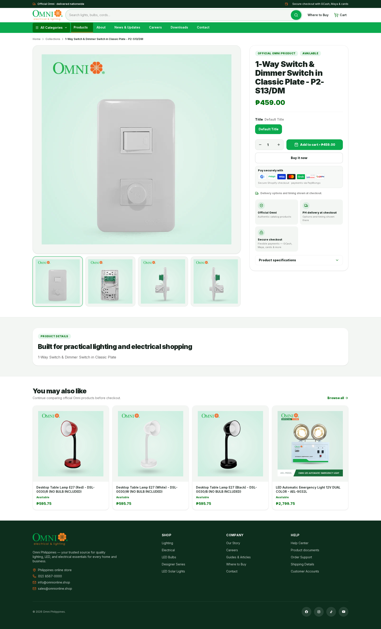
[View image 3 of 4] (163, 281)
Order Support (301, 557)
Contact (231, 571)
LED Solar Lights (173, 571)
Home (37, 39)
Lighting (167, 543)
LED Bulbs (169, 557)
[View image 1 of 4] (58, 281)
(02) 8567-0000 (50, 576)
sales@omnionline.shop (55, 588)
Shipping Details (302, 564)
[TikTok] (331, 612)
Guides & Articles (238, 557)
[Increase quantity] (279, 144)
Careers (232, 550)
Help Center (299, 543)
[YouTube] (343, 612)
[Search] (296, 15)
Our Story (233, 543)
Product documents (305, 550)
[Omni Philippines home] (48, 15)
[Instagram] (319, 612)
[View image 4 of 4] (216, 281)
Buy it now (299, 158)
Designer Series (173, 564)
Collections (52, 39)
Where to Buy (318, 15)
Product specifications (277, 260)
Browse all (335, 398)
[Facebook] (306, 612)
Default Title (268, 129)
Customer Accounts (305, 571)
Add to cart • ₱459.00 (317, 144)
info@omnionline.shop (54, 582)
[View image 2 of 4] (110, 281)
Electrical (168, 550)
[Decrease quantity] (260, 144)
